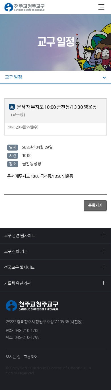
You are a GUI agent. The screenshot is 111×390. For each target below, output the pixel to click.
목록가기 (95, 205)
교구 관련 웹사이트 (19, 235)
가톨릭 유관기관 (17, 283)
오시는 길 (13, 356)
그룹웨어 (31, 356)
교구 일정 (13, 77)
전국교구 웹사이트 (19, 267)
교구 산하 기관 (16, 251)
